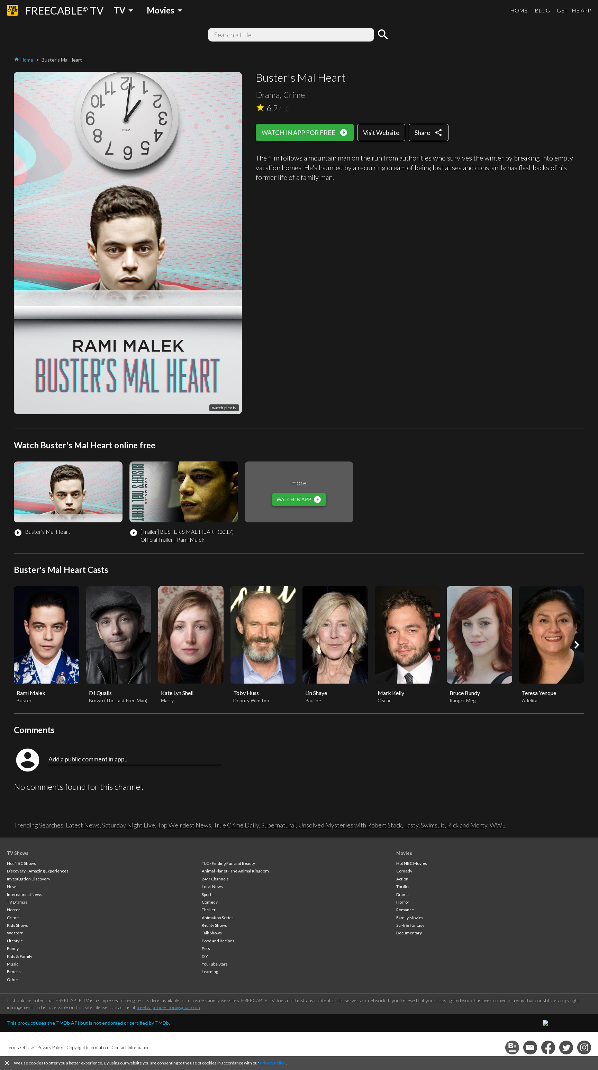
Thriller (209, 909)
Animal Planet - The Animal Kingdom (235, 871)
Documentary (409, 932)
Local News (212, 886)
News (12, 886)
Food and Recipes (218, 940)
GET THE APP (574, 10)
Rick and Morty (467, 825)
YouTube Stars (215, 964)
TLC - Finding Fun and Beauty (228, 863)
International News (24, 894)
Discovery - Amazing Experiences (38, 871)
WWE (498, 825)
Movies (404, 853)
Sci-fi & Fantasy (410, 925)
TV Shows (17, 853)
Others (13, 979)
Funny (13, 948)
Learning (210, 971)
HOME (519, 10)
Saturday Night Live (128, 825)
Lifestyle (15, 940)
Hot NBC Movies (411, 863)
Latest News (83, 825)
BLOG (542, 10)
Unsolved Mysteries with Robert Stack (350, 825)
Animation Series (218, 917)
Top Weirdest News (184, 825)
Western (15, 932)
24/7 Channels (215, 878)
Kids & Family (19, 956)
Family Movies (409, 917)
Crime (13, 917)
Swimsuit (433, 825)
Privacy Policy (272, 1063)
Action (402, 878)
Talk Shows (212, 932)
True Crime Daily (236, 825)
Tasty (411, 825)
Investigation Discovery (28, 878)
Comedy (210, 902)
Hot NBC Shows (21, 863)
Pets (206, 948)
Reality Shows (214, 925)
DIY (205, 956)
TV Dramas (17, 902)
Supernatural (278, 825)
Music (12, 964)
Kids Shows (17, 925)
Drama (402, 894)
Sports (208, 894)
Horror (13, 909)
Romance (405, 909)
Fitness (14, 971)
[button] (576, 644)
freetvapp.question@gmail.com (168, 1007)
